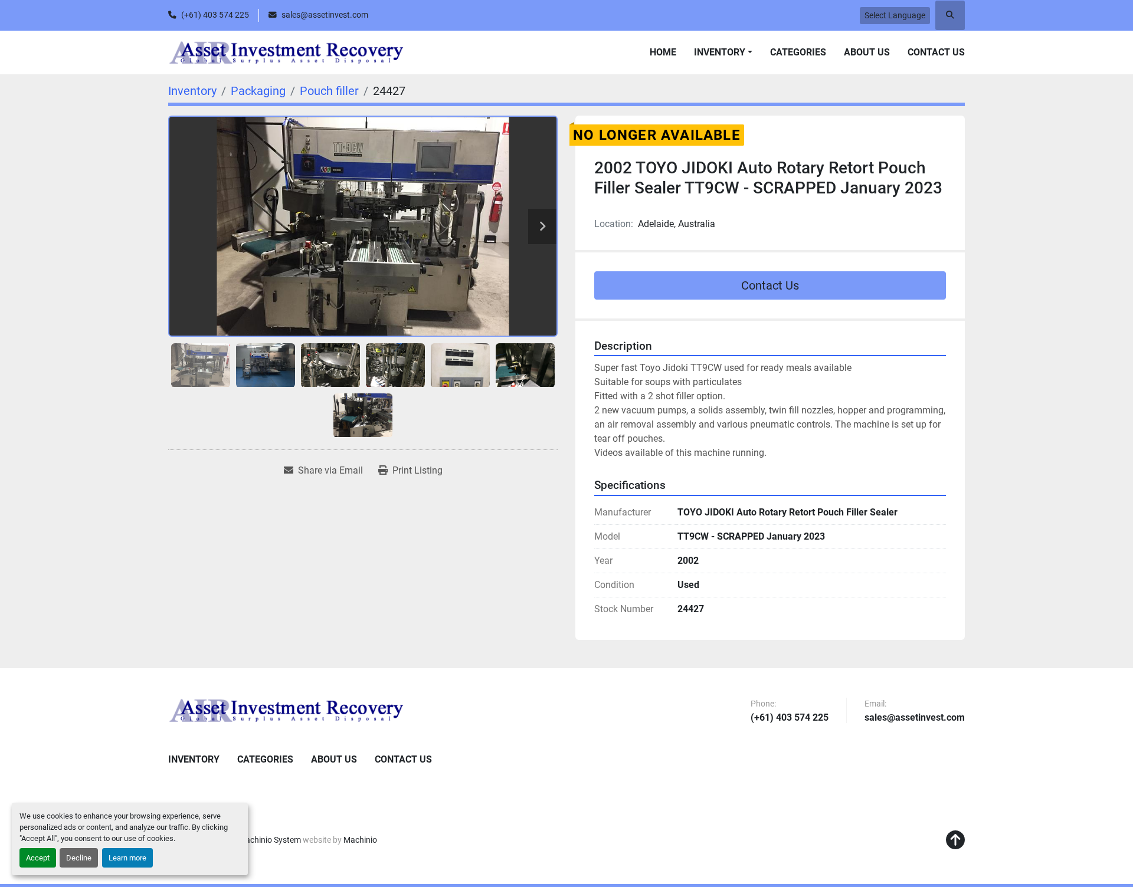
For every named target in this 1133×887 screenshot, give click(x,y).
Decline (78, 857)
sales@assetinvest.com (324, 14)
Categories (798, 52)
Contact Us (936, 52)
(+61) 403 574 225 (215, 14)
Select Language (895, 15)
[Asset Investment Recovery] (286, 710)
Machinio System (269, 840)
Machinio (360, 840)
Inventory (719, 52)
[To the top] (955, 840)
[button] (723, 52)
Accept (38, 857)
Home (663, 52)
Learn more (127, 857)
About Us (867, 52)
